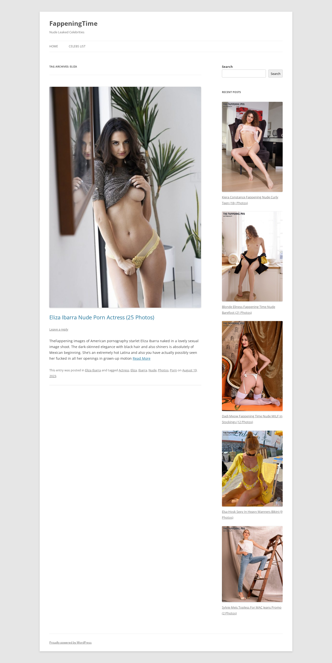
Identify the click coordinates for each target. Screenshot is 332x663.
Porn (173, 370)
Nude (153, 370)
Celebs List (77, 46)
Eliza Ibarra (93, 370)
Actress (124, 370)
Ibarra (142, 370)
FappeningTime (73, 23)
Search (227, 66)
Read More (141, 358)
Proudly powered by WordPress (70, 642)
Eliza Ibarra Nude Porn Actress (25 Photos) (101, 317)
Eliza (134, 370)
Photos (163, 370)
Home (53, 46)
